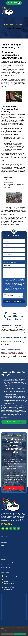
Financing (4, 542)
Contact (3, 551)
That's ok (20, 633)
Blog (2, 545)
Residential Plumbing (7, 562)
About (3, 540)
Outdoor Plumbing (6, 567)
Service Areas (5, 548)
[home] (7, 10)
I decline (7, 633)
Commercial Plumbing (7, 564)
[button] (25, 11)
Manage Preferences (6, 630)
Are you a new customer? (10, 262)
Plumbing (3, 559)
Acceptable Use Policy (11, 290)
